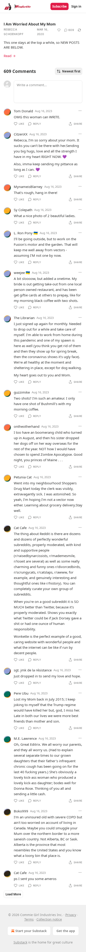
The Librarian (24, 317)
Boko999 (21, 811)
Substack (20, 942)
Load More (13, 894)
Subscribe (59, 6)
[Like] (59, 30)
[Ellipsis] (80, 110)
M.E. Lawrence (25, 738)
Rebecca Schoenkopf (13, 32)
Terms (29, 919)
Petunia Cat (23, 477)
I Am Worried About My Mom (30, 24)
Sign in (76, 6)
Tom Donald (23, 111)
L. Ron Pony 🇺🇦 (26, 233)
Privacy (70, 915)
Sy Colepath (23, 209)
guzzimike (22, 392)
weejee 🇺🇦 (22, 272)
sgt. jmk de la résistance (33, 670)
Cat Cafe (20, 527)
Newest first (71, 71)
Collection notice (49, 919)
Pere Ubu (21, 693)
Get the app (65, 931)
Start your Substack (31, 931)
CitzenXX (21, 134)
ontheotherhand (26, 426)
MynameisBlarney (28, 186)
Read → (10, 55)
